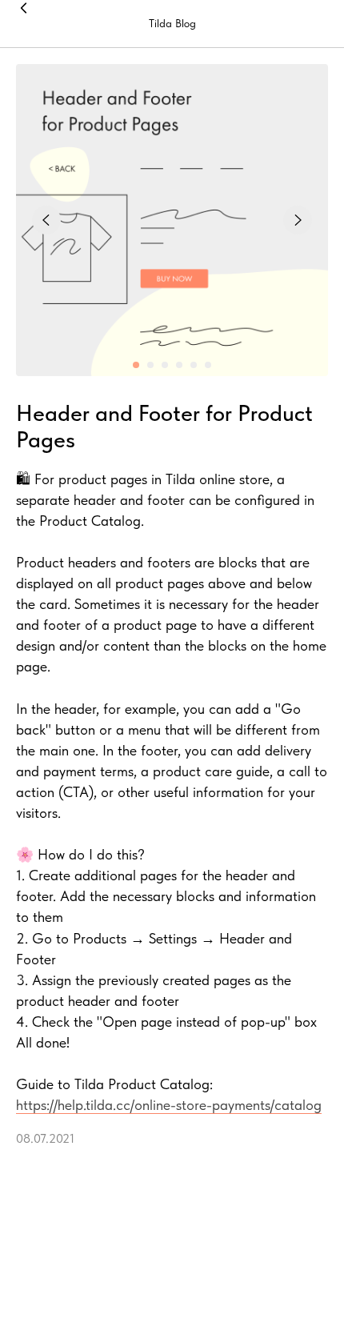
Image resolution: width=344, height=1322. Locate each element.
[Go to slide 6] (208, 365)
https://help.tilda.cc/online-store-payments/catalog (169, 1104)
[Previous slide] (46, 220)
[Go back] (24, 24)
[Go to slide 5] (193, 365)
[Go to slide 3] (165, 365)
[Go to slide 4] (179, 365)
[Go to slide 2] (150, 365)
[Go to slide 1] (136, 365)
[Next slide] (297, 220)
